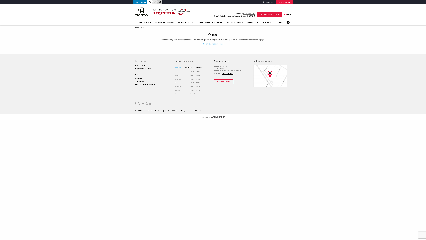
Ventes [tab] (178, 67)
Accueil (137, 27)
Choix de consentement (206, 111)
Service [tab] (188, 67)
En (289, 14)
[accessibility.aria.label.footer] (218, 117)
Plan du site (158, 111)
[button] (140, 2)
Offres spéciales (185, 22)
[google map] (272, 76)
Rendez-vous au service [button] (269, 14)
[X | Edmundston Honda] (139, 103)
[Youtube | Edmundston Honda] (143, 103)
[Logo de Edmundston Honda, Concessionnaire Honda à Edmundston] (163, 11)
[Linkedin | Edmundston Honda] (150, 103)
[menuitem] (143, 22)
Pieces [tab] (199, 67)
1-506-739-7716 (249, 14)
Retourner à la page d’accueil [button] (213, 44)
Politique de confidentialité (189, 111)
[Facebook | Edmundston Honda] (135, 103)
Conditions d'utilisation (172, 111)
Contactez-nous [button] (223, 82)
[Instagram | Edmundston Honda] (147, 103)
